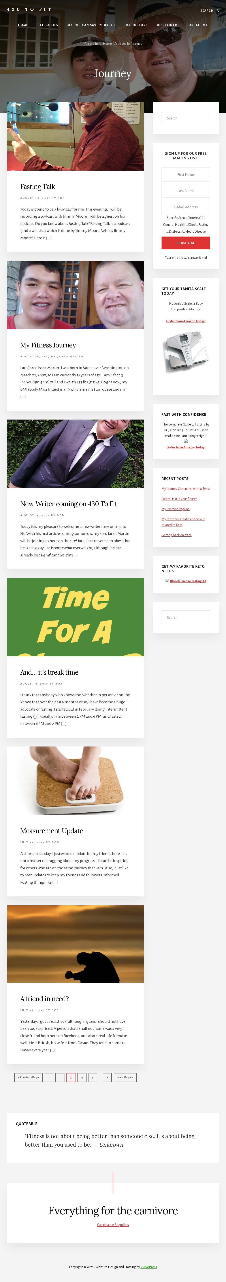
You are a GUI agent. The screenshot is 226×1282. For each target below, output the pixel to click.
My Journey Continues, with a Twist (186, 489)
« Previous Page (28, 1079)
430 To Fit (30, 9)
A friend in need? (44, 999)
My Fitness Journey (48, 345)
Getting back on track (177, 535)
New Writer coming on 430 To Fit (68, 504)
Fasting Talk (37, 186)
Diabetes (175, 231)
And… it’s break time (49, 672)
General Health (174, 224)
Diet (192, 224)
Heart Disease (195, 231)
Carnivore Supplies (113, 1224)
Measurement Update (51, 831)
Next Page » (125, 1079)
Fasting (203, 224)
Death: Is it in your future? (179, 499)
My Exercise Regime (176, 509)
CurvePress (149, 1267)
